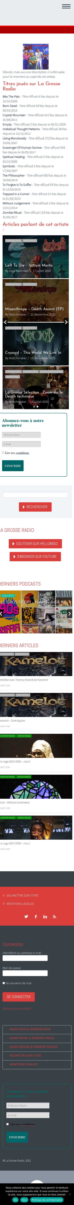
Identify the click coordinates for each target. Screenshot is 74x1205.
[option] (35, 257)
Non (24, 1199)
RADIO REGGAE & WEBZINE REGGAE (34, 1047)
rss (54, 916)
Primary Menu (66, 6)
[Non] (69, 1194)
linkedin (45, 916)
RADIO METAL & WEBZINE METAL (32, 1038)
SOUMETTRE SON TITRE (22, 895)
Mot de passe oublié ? (17, 1008)
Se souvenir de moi (18, 983)
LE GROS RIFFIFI (8, 596)
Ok (15, 1199)
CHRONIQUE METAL (14, 241)
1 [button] (34, 407)
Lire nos (17, 453)
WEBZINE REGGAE (24, 736)
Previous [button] (5, 322)
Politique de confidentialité (47, 1199)
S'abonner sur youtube (37, 556)
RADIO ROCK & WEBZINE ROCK (30, 1029)
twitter (26, 916)
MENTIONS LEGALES (20, 904)
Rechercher (37, 507)
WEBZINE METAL (30, 241)
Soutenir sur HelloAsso (37, 543)
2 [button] (37, 407)
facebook (35, 916)
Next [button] (66, 322)
